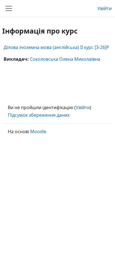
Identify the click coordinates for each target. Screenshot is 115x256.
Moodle (38, 131)
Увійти (104, 8)
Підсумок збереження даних (39, 115)
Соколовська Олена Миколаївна (65, 59)
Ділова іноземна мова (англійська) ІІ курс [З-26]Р (56, 47)
